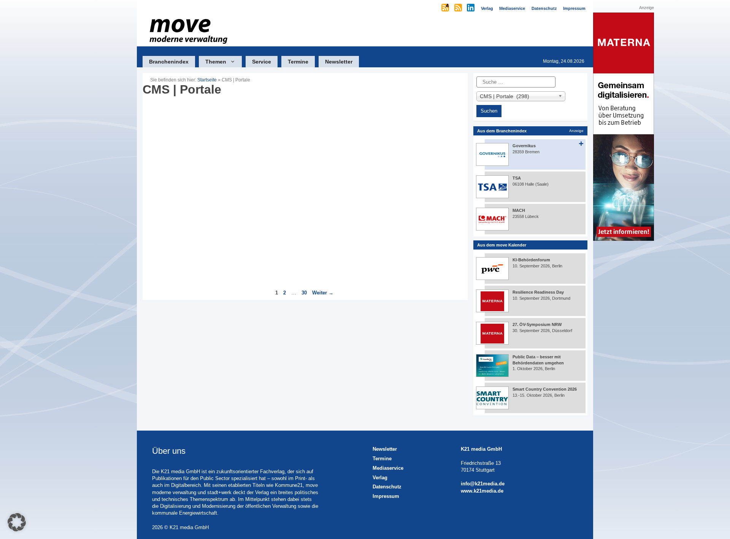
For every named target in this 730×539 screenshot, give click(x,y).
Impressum (386, 496)
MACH (519, 210)
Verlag (380, 477)
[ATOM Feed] (445, 8)
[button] (16, 522)
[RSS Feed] (458, 8)
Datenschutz (387, 487)
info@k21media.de (483, 484)
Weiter (322, 293)
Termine (298, 62)
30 (305, 293)
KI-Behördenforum (531, 260)
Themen (215, 62)
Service (261, 62)
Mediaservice (388, 468)
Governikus (524, 145)
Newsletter (338, 62)
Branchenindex (169, 62)
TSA (517, 178)
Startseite (207, 80)
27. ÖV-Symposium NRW (537, 324)
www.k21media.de (482, 491)
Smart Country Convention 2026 (545, 389)
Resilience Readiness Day (538, 292)
